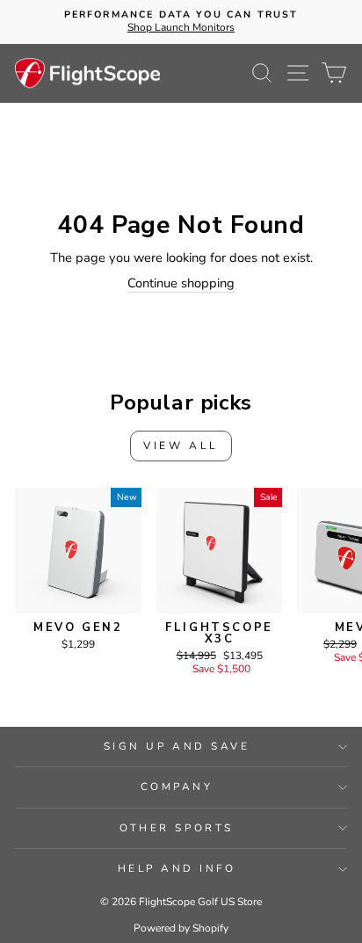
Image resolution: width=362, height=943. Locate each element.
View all (181, 446)
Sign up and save (177, 746)
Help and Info (177, 868)
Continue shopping (181, 283)
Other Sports (176, 828)
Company (177, 787)
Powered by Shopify (181, 928)
